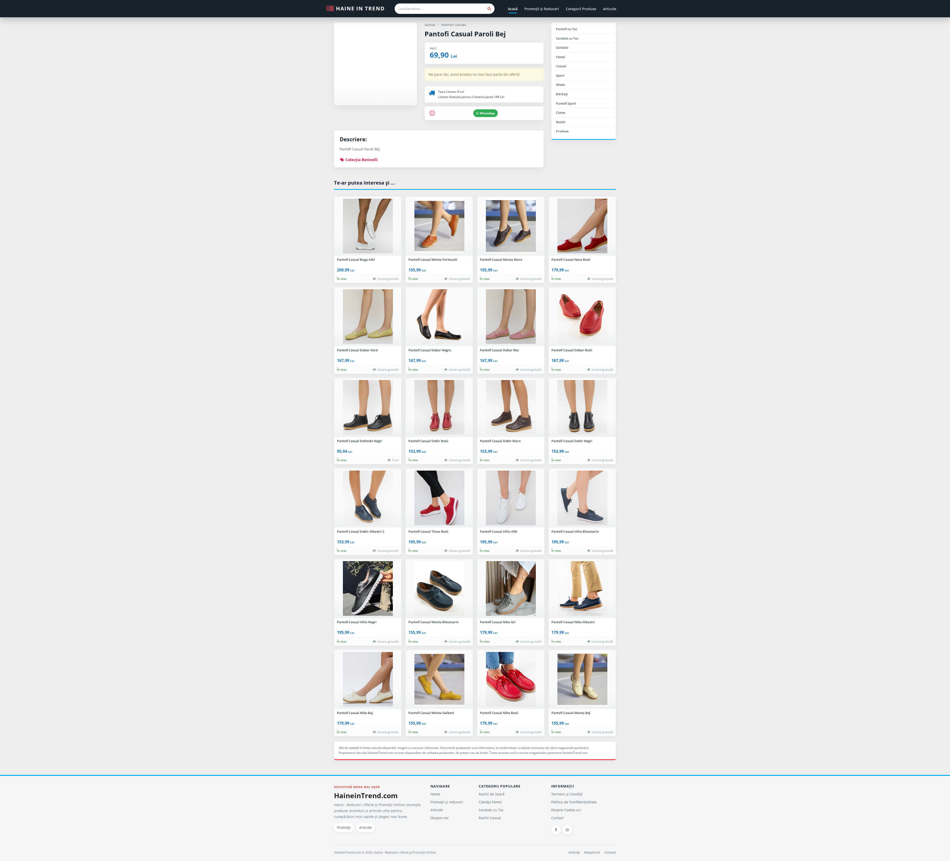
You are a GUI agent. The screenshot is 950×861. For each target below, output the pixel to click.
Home (435, 794)
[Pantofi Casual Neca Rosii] (582, 226)
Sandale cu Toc (567, 38)
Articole (609, 8)
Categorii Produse (581, 8)
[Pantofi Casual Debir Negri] (582, 407)
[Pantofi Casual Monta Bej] (582, 679)
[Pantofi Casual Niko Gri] (510, 588)
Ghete (560, 84)
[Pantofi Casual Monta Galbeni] (439, 679)
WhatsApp (487, 113)
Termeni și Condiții (567, 794)
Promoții (344, 827)
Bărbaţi (562, 94)
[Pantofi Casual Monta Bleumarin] (439, 588)
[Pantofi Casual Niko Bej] (367, 679)
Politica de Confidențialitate (574, 802)
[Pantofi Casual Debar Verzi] (367, 316)
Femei (560, 57)
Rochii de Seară (491, 794)
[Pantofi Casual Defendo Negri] (367, 407)
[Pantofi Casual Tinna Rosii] (439, 498)
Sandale (562, 47)
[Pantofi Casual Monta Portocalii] (439, 226)
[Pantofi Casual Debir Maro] (510, 407)
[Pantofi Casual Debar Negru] (439, 316)
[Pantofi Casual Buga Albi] (367, 226)
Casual (561, 66)
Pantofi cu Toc (566, 29)
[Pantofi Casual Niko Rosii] (510, 679)
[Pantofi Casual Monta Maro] (510, 226)
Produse (562, 131)
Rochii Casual (490, 817)
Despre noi (439, 817)
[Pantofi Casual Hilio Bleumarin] (582, 498)
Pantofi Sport (566, 103)
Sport (560, 75)
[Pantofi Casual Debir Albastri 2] (367, 498)
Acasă (513, 8)
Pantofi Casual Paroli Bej (465, 33)
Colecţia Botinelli (361, 159)
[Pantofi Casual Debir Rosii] (439, 407)
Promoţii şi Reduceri (541, 8)
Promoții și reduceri (446, 802)
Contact (557, 817)
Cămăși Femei (490, 802)
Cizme (560, 112)
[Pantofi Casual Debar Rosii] (582, 316)
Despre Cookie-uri (566, 810)
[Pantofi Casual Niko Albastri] (582, 588)
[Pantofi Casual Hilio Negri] (367, 588)
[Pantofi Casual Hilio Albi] (510, 498)
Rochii (560, 122)
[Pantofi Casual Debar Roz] (510, 316)
